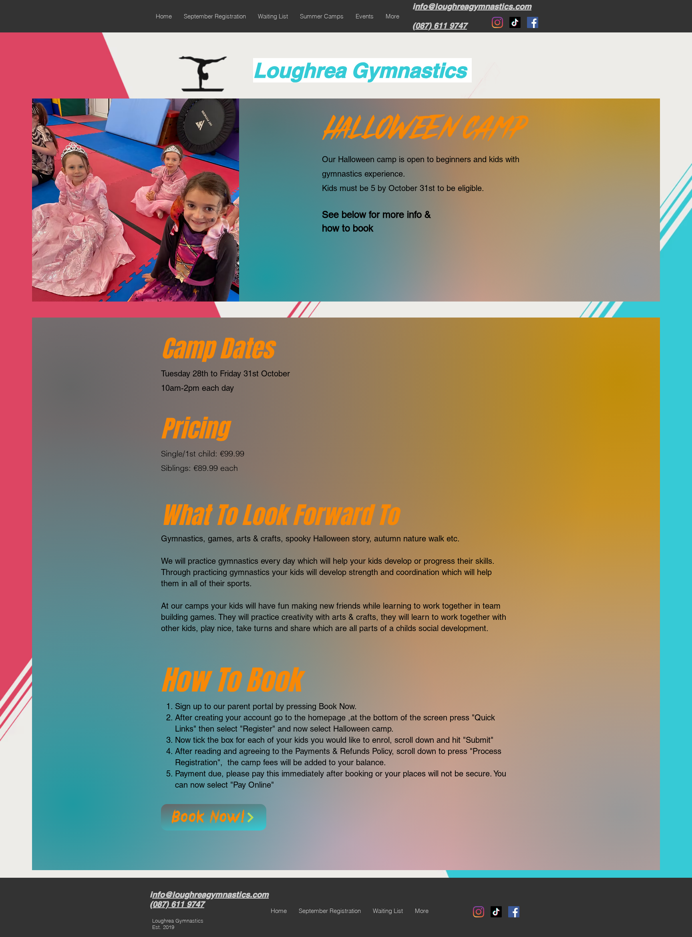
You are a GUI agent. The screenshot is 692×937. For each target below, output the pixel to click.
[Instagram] (497, 22)
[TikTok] (515, 22)
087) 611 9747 (441, 25)
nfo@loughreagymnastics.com (473, 6)
